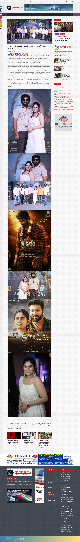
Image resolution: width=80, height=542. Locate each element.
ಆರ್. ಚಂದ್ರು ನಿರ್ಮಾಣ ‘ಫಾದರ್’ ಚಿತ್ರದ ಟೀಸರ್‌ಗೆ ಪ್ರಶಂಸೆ (62, 103)
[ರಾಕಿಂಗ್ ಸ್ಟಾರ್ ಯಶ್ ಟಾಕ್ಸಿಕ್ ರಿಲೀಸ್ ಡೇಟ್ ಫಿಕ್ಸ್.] (14, 432)
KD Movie (68, 506)
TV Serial (26, 14)
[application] (19, 496)
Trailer (62, 529)
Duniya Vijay (71, 497)
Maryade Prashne (66, 517)
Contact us (49, 498)
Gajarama (65, 499)
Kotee (65, 512)
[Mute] (28, 502)
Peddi (72, 519)
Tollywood (53, 14)
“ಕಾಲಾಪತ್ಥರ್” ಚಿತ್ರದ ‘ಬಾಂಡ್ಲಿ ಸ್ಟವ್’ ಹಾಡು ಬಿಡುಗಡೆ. (28, 442)
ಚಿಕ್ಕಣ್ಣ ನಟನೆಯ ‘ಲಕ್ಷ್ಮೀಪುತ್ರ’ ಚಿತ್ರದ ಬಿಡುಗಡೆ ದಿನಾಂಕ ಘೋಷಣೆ (30, 1)
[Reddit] (13, 54)
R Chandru (65, 523)
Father (62, 499)
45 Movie (64, 494)
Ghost (68, 499)
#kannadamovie (65, 488)
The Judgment (70, 527)
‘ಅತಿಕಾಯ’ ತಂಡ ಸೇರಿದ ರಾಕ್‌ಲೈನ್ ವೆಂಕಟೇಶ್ (61, 101)
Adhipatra (69, 494)
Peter (62, 521)
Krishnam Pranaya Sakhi (66, 513)
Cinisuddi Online (63, 43)
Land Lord (66, 515)
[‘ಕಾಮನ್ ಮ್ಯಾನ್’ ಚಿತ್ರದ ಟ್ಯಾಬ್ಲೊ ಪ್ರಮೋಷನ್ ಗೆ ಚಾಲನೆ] (57, 69)
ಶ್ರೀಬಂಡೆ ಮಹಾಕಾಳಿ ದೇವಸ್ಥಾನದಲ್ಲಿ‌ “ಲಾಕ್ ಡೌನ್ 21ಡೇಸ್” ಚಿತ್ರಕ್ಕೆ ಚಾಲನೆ (63, 39)
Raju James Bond (66, 521)
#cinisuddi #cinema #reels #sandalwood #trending (66, 478)
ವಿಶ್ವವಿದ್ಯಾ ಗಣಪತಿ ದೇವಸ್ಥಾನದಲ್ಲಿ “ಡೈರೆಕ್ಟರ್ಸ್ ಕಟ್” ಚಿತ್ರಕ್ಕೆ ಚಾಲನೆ (41, 424)
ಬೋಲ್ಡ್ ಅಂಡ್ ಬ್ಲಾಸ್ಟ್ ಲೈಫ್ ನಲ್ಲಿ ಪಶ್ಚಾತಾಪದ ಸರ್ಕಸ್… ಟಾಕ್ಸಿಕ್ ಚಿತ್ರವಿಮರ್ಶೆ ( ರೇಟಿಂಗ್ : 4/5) (67, 76)
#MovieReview (63, 489)
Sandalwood (46, 14)
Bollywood (60, 14)
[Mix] (23, 54)
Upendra (67, 531)
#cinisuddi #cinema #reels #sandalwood (66, 473)
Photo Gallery (39, 14)
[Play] (8, 502)
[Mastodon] (20, 54)
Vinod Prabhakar (68, 533)
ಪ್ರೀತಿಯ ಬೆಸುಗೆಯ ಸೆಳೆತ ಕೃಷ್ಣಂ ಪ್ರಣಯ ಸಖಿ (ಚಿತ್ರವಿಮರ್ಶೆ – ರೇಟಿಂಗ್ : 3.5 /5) (44, 443)
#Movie (72, 487)
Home (9, 14)
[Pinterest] (18, 54)
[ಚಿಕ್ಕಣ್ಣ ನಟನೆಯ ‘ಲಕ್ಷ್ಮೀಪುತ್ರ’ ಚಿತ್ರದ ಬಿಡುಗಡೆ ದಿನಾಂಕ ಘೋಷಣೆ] (57, 61)
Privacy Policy (50, 503)
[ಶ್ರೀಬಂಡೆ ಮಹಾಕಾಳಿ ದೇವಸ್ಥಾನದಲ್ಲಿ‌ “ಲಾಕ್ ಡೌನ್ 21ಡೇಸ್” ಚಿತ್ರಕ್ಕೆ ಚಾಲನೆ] (63, 27)
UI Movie (64, 529)
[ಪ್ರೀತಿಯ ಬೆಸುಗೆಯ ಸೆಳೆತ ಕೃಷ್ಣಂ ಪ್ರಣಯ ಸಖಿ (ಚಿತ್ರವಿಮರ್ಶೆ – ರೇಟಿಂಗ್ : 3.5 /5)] (45, 432)
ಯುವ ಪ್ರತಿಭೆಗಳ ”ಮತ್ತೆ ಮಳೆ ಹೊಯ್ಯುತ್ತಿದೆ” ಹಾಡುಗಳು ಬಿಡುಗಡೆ (17, 424)
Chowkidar (67, 497)
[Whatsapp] (25, 54)
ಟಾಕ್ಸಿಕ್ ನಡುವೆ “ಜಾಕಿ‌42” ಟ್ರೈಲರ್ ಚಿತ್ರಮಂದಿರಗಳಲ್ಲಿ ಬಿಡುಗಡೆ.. (63, 109)
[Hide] (0, 28)
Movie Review (20, 14)
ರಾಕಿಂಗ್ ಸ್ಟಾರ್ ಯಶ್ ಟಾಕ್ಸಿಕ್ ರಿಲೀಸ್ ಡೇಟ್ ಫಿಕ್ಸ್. (13, 442)
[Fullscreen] (30, 502)
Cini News (13, 14)
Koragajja (62, 511)
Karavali (64, 506)
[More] (27, 54)
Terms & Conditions (51, 500)
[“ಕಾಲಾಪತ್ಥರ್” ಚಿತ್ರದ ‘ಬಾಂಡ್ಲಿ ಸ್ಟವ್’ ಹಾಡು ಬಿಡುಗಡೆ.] (29, 432)
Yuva (71, 533)
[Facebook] (9, 54)
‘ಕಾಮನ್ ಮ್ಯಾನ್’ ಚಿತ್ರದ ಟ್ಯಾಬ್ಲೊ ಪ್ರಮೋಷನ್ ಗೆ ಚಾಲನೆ (66, 68)
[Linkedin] (16, 54)
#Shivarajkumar (67, 491)
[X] (11, 54)
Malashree (69, 515)
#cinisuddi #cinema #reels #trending (67, 483)
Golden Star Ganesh (67, 500)
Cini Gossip (32, 14)
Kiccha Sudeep (66, 509)
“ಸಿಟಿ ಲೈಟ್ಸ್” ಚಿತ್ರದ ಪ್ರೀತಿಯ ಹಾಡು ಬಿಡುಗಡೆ (60, 99)
